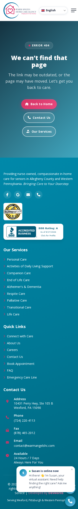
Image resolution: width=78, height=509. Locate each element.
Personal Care (17, 259)
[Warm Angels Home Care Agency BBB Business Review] (33, 231)
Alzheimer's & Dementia (24, 287)
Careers (12, 350)
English (51, 10)
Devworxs (55, 493)
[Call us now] (70, 501)
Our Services (42, 131)
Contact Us (41, 118)
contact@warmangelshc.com (34, 446)
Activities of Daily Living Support (30, 266)
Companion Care (19, 273)
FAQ (10, 370)
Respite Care (16, 294)
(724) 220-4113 (24, 420)
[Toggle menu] (73, 10)
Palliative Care (17, 300)
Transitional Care (19, 307)
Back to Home (42, 104)
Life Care (13, 314)
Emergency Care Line (22, 377)
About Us (13, 343)
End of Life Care (18, 280)
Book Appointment (20, 364)
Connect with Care (20, 336)
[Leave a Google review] (18, 195)
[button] (45, 479)
